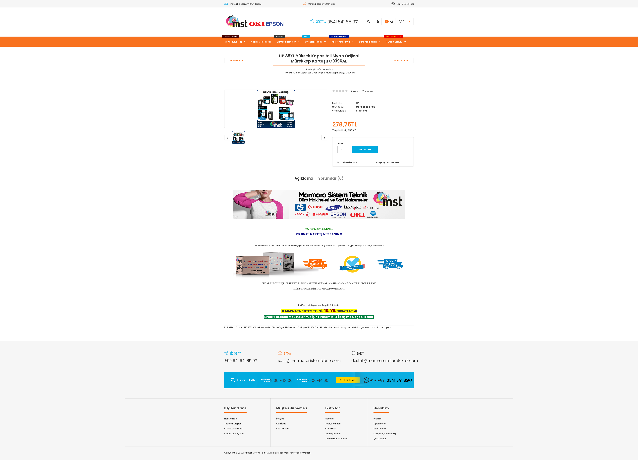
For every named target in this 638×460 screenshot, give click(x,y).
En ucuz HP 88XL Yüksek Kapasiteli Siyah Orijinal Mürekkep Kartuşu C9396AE (276, 327)
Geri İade (281, 423)
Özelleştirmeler (333, 433)
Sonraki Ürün (401, 60)
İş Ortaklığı (330, 428)
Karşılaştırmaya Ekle (387, 162)
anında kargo (340, 327)
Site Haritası (282, 428)
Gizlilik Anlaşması (233, 428)
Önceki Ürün (236, 60)
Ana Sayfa (311, 69)
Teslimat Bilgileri (233, 423)
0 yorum (355, 91)
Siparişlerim (379, 423)
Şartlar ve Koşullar (234, 433)
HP (357, 103)
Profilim (377, 418)
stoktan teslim (324, 327)
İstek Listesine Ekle (347, 162)
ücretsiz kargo (356, 327)
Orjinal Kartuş (325, 69)
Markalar (329, 418)
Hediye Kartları (333, 423)
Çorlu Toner (379, 438)
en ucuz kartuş (372, 327)
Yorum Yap (368, 91)
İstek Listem (379, 428)
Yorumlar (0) (331, 178)
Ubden (307, 452)
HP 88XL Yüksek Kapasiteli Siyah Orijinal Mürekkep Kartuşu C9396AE (320, 72)
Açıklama (304, 178)
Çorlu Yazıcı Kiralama (336, 438)
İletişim (280, 418)
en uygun (386, 327)
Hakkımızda (230, 418)
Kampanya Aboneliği (384, 433)
